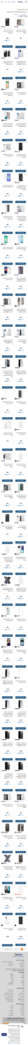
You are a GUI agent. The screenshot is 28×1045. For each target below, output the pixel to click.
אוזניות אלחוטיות (10, 990)
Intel (12, 979)
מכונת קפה (22, 996)
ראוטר (12, 1009)
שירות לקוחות (21, 963)
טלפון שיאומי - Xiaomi (9, 993)
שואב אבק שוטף (10, 996)
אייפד (23, 991)
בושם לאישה (11, 1015)
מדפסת (12, 1007)
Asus (23, 984)
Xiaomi (23, 980)
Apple (23, 975)
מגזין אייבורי (13, 970)
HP (23, 979)
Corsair (11, 975)
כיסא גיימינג (11, 991)
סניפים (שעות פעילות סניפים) (7, 961)
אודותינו (22, 961)
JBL (12, 980)
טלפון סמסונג (22, 993)
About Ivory (10, 965)
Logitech (11, 974)
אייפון (23, 990)
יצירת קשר (11, 963)
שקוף (19, 16)
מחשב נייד (22, 1007)
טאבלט (23, 1015)
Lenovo (23, 974)
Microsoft (11, 982)
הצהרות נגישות (8, 969)
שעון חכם (22, 1013)
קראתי (4, 1034)
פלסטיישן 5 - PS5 (21, 998)
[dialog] (14, 1034)
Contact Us (22, 966)
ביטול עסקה (22, 965)
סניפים (13, 2)
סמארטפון (22, 1012)
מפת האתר (22, 969)
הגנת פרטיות (14, 969)
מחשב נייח (22, 1005)
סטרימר (11, 1012)
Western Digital (10, 984)
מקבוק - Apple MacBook (9, 998)
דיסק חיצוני (11, 1010)
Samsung (22, 977)
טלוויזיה (11, 1005)
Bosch (12, 977)
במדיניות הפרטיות (13, 1043)
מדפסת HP (22, 1001)
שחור (24, 16)
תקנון (19, 969)
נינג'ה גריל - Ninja (21, 994)
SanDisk (22, 982)
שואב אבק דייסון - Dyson (8, 994)
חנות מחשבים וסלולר (20, 970)
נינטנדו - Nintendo (21, 999)
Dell (23, 985)
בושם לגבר (11, 1013)
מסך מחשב (22, 1010)
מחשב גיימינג (22, 1009)
